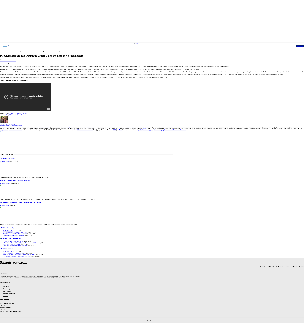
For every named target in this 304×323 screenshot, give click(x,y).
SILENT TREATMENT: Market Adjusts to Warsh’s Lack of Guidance (21, 242)
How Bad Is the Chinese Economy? (12, 244)
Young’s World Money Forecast (12, 238)
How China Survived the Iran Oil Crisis (13, 253)
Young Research (8, 248)
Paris (120, 130)
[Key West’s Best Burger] (13, 176)
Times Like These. (129, 127)
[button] (6, 46)
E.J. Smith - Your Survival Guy (8, 61)
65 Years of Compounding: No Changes (13, 241)
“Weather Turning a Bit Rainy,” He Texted (13, 235)
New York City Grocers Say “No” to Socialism (15, 233)
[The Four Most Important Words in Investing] (13, 198)
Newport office (4, 130)
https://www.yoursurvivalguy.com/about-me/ (11, 125)
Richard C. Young (4, 161)
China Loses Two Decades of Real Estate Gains (15, 245)
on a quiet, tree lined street (15, 130)
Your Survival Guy (9, 227)
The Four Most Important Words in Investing (15, 180)
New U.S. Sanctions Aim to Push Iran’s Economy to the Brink (18, 254)
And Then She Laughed (7, 303)
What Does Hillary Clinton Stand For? (17, 113)
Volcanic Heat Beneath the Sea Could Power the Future (17, 256)
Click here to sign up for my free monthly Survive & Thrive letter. (170, 130)
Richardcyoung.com (67, 127)
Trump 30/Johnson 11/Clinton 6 (14, 115)
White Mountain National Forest (85, 130)
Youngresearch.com (89, 127)
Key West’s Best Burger (7, 158)
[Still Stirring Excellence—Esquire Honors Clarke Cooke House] (13, 223)
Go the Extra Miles (8, 231)
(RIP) (144, 128)
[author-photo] (4, 122)
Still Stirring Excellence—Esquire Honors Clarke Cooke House (20, 202)
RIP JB (114, 130)
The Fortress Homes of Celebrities (10, 311)
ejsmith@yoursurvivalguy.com (145, 130)
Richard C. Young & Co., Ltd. (42, 127)
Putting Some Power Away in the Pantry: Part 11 (15, 232)
